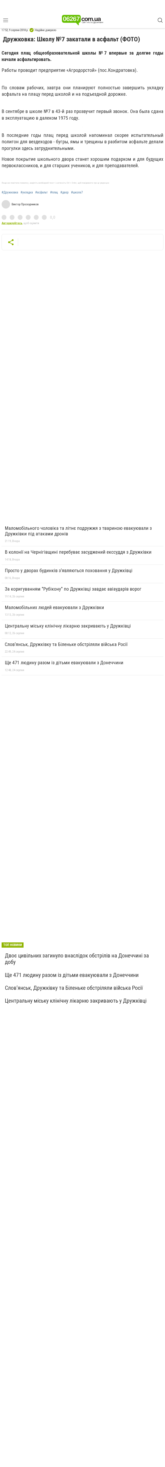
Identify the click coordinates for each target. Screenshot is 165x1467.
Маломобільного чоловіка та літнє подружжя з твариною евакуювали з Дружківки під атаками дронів (78, 531)
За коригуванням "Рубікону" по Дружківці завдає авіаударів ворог (73, 589)
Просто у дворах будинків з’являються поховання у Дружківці (68, 570)
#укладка (27, 192)
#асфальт (41, 192)
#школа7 (77, 192)
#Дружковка (10, 192)
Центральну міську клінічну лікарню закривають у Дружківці (68, 626)
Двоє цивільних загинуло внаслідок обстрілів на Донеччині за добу (77, 958)
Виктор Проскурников (25, 204)
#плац (54, 192)
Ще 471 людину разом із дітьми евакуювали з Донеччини (64, 662)
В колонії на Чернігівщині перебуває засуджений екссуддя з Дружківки (78, 552)
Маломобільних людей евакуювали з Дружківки (54, 607)
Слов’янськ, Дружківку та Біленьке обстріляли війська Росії (66, 644)
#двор (64, 192)
